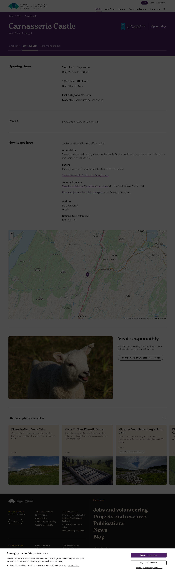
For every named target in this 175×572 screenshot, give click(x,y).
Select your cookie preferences (149, 567)
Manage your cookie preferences (27, 553)
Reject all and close (148, 562)
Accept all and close (148, 555)
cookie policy (73, 565)
